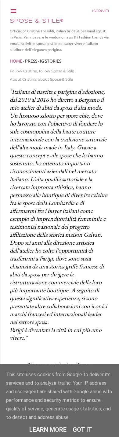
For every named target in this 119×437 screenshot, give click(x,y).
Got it (82, 429)
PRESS (31, 61)
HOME (16, 61)
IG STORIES (50, 61)
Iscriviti (100, 11)
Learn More (48, 429)
